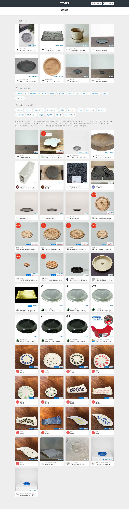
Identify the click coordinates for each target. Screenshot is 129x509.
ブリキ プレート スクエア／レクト (56, 50)
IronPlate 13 (24, 218)
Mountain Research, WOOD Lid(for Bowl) (109, 218)
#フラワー (20, 98)
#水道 (70, 93)
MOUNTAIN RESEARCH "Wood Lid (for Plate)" (60, 249)
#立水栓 (61, 93)
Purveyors (98, 216)
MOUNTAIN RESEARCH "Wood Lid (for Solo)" (35, 249)
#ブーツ (58, 115)
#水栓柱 (52, 93)
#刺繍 (41, 115)
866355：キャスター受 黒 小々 (81, 341)
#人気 (105, 93)
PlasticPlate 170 (101, 50)
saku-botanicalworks (51, 462)
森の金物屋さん (49, 309)
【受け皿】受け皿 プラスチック (80, 464)
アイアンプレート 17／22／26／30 (31, 81)
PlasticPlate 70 (25, 157)
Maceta (98, 48)
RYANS (97, 278)
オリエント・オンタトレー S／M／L (31, 50)
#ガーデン (95, 93)
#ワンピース (90, 110)
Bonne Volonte (24, 48)
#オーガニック (70, 115)
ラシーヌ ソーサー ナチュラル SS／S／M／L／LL (60, 81)
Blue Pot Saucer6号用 (103, 464)
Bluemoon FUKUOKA (76, 186)
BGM (21, 370)
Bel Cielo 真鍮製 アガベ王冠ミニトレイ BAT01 (111, 280)
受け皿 (47, 188)
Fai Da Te (22, 186)
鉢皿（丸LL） (49, 464)
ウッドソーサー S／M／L (103, 157)
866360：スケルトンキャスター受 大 (57, 311)
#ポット (86, 93)
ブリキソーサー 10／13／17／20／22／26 (83, 157)
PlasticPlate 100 (101, 81)
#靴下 (62, 110)
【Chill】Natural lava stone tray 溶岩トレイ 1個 (85, 188)
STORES (61, 3)
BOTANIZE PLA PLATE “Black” (80, 280)
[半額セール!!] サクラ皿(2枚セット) (56, 157)
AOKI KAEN (48, 186)
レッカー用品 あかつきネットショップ (106, 339)
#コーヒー (71, 110)
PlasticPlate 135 (75, 81)
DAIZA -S (99, 188)
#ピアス (49, 115)
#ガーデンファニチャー (38, 93)
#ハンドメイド (52, 110)
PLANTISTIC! (99, 186)
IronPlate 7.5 (74, 218)
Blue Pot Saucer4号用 (27, 495)
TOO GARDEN (74, 462)
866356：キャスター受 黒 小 (55, 341)
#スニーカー (31, 115)
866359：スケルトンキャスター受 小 (82, 311)
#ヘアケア (20, 115)
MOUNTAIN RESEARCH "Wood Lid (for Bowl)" (85, 249)
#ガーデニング (22, 93)
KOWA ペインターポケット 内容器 (31, 188)
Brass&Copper (24, 309)
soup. (21, 247)
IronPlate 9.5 (49, 218)
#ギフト (28, 110)
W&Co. (72, 278)
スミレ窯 (72, 48)
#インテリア (39, 110)
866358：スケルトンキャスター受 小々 (108, 311)
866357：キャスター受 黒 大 (30, 341)
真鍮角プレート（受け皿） (28, 311)
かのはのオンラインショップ (52, 155)
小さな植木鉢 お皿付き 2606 (80, 50)
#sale (80, 110)
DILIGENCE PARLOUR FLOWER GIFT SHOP (107, 462)
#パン (78, 93)
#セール (19, 110)
